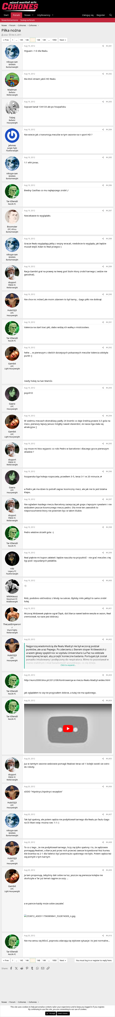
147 (32, 40)
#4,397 (109, 499)
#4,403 (109, 675)
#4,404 (109, 700)
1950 (54, 40)
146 (27, 40)
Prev (7, 40)
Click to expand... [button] (68, 665)
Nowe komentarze (9, 20)
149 (44, 40)
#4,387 (109, 210)
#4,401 (109, 608)
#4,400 (109, 580)
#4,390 (109, 294)
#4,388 (109, 238)
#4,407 (109, 814)
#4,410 (109, 935)
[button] (33, 15)
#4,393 (109, 388)
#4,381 (109, 46)
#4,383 (109, 101)
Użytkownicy (43, 14)
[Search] (111, 15)
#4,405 (109, 758)
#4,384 (109, 129)
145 (21, 40)
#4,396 (109, 471)
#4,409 (109, 870)
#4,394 (109, 415)
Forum (16, 14)
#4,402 (109, 639)
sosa (6, 34)
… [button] (16, 40)
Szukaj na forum (27, 20)
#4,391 (109, 322)
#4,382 (109, 74)
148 (38, 40)
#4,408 (109, 842)
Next (62, 40)
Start (6, 14)
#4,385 (109, 157)
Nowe (27, 14)
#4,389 (109, 266)
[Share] (103, 46)
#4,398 (109, 527)
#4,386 (109, 185)
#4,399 (109, 552)
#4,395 (109, 443)
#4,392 (109, 347)
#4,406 (109, 786)
